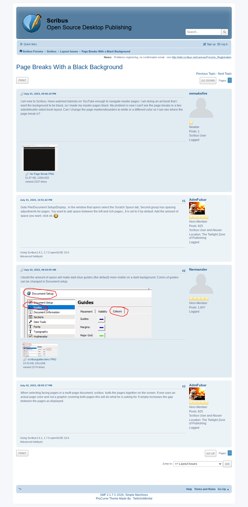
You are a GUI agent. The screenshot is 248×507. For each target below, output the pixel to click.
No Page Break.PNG (41, 173)
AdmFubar (197, 199)
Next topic (225, 73)
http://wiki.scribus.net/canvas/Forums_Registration (201, 57)
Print (22, 80)
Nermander (198, 269)
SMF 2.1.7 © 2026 (112, 495)
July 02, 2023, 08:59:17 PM (36, 385)
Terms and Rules (205, 489)
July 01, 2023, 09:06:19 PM (40, 93)
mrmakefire (198, 93)
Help (189, 489)
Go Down (208, 80)
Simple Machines (136, 495)
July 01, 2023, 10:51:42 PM (36, 200)
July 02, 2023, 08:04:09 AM (40, 269)
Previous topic (206, 73)
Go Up (210, 453)
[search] (224, 32)
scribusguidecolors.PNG (41, 359)
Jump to (167, 463)
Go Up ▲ (223, 489)
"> (20, 489)
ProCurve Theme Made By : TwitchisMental (124, 498)
